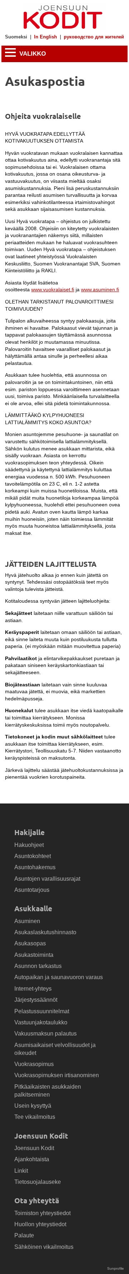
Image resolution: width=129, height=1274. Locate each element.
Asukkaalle (33, 908)
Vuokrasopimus (34, 1064)
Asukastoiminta (33, 955)
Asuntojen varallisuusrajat (47, 879)
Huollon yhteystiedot (40, 1224)
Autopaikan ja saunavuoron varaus (58, 977)
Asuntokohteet (32, 856)
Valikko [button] (32, 54)
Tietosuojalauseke (37, 1182)
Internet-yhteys (33, 989)
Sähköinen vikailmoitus (43, 1247)
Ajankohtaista (31, 1159)
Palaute (24, 1235)
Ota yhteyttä (36, 1200)
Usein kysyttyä (32, 1106)
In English (45, 37)
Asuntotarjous (31, 890)
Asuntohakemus (35, 867)
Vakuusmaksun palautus (45, 1033)
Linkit (21, 1171)
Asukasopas (30, 943)
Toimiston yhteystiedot (42, 1213)
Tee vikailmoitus (34, 1117)
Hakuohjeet (29, 845)
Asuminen (27, 921)
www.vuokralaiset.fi (52, 289)
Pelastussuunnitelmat (41, 1011)
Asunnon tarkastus (38, 966)
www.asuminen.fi (100, 289)
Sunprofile (115, 1268)
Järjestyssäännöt (35, 1000)
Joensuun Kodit (41, 1135)
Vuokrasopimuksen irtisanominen (56, 1075)
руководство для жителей (94, 37)
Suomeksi (16, 37)
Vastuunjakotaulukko (40, 1022)
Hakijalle (29, 832)
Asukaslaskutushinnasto (45, 932)
